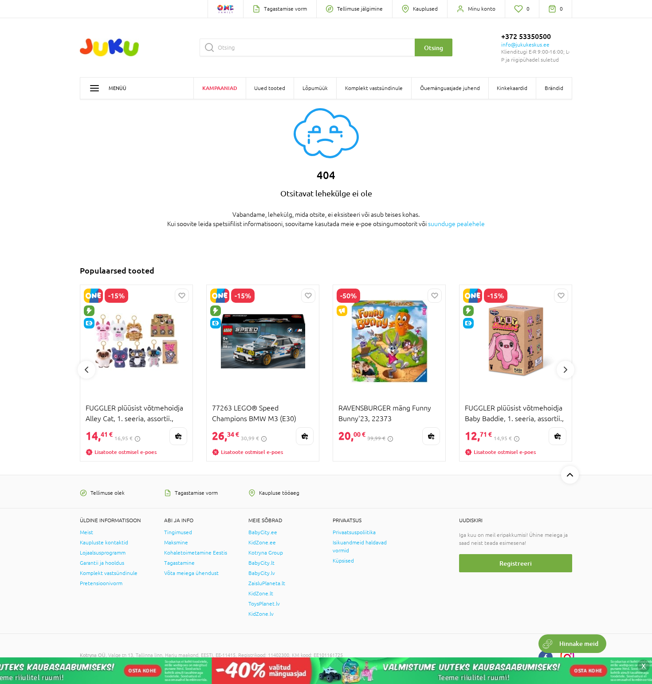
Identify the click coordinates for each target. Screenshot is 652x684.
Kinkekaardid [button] (512, 88)
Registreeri (515, 563)
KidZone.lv (261, 614)
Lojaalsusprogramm (103, 553)
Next (565, 370)
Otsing (433, 47)
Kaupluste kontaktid (104, 542)
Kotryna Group (265, 553)
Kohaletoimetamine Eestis (195, 553)
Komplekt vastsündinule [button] (374, 88)
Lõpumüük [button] (315, 88)
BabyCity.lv (261, 573)
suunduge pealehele (456, 223)
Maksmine (176, 542)
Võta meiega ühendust (191, 573)
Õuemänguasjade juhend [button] (450, 88)
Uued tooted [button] (269, 88)
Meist (86, 532)
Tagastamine (179, 563)
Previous (86, 370)
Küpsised (343, 561)
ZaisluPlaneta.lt (266, 583)
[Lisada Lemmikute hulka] (182, 295)
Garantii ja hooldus (102, 563)
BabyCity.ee (262, 532)
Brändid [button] (554, 88)
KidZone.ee (262, 542)
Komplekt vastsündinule (108, 573)
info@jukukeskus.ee (525, 45)
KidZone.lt (260, 593)
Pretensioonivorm (101, 583)
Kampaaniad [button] (219, 88)
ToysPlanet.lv (264, 604)
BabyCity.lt (261, 563)
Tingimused (178, 532)
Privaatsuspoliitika (354, 532)
